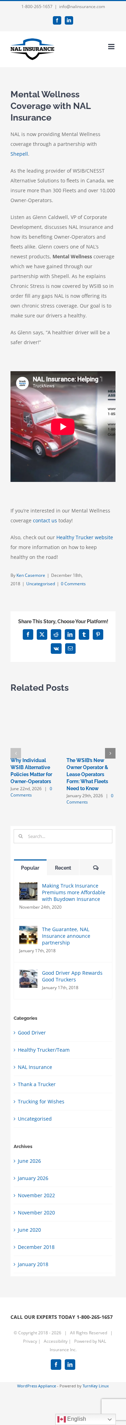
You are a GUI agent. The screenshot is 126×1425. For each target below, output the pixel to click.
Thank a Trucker (37, 1084)
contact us (45, 520)
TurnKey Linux (96, 1385)
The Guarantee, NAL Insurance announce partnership (66, 936)
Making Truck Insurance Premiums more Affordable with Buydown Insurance (73, 892)
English (76, 1419)
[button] (15, 753)
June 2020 (29, 1229)
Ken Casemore (30, 575)
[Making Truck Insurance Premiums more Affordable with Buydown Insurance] (28, 887)
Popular (30, 868)
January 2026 (33, 1178)
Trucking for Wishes (41, 1101)
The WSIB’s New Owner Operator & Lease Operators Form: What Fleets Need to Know (87, 774)
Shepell (19, 153)
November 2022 (36, 1195)
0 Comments (73, 584)
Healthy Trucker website (84, 537)
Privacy (30, 1341)
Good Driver (32, 1032)
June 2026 (29, 1161)
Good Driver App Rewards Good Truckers (72, 976)
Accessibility (56, 1341)
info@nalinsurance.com (82, 6)
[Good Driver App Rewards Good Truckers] (28, 974)
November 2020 (36, 1212)
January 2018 (33, 1264)
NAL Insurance (35, 1067)
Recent (63, 868)
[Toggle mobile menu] (111, 46)
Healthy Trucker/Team (44, 1049)
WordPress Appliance (36, 1385)
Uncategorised (40, 584)
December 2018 (36, 1247)
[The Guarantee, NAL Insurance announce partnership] (28, 930)
